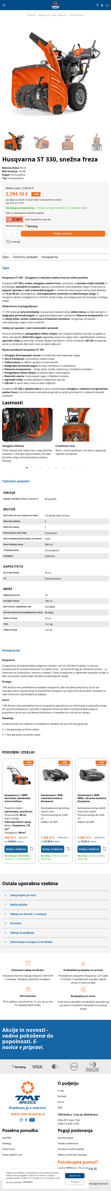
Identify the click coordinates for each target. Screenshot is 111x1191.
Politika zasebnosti (68, 1143)
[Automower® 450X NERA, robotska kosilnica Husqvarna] (92, 775)
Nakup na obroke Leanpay (72, 1154)
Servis (61, 1101)
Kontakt (62, 1096)
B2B (60, 1107)
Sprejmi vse (74, 1175)
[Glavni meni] (4, 5)
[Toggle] (5, 895)
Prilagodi (75, 1181)
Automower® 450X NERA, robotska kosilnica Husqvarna (91, 798)
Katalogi (6, 1143)
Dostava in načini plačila (71, 1149)
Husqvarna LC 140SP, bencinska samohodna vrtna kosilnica (17, 798)
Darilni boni (8, 1149)
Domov (31, 15)
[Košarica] (107, 5)
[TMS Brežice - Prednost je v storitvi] (55, 5)
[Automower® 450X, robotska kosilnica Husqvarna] (55, 775)
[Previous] (8, 74)
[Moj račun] (102, 5)
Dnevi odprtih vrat (12, 1154)
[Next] (103, 74)
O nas (61, 1090)
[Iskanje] (97, 5)
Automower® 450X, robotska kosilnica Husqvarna (52, 798)
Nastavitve (28, 1181)
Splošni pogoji (66, 1137)
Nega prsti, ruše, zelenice (52, 15)
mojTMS (7, 1137)
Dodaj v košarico (63, 233)
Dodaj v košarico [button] (16, 849)
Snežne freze (76, 15)
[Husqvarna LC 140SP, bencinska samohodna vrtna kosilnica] (19, 775)
